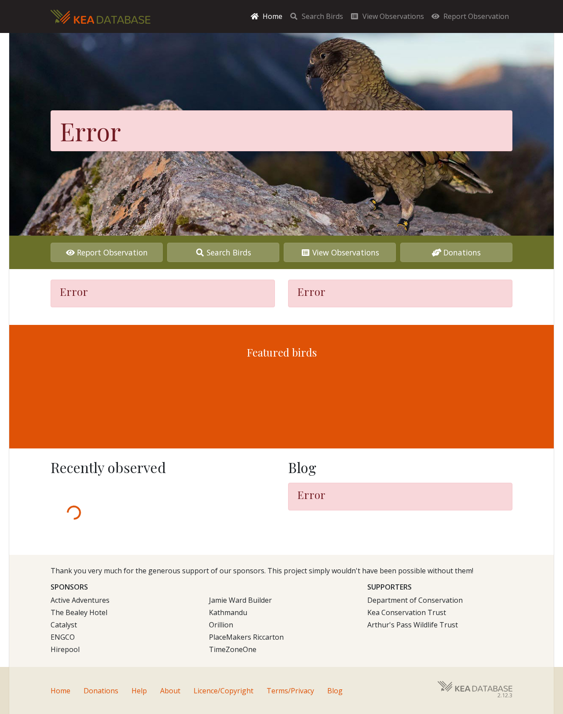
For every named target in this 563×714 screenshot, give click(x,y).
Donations (462, 252)
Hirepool (65, 649)
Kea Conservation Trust (406, 612)
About (170, 691)
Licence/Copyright (223, 691)
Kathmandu (228, 612)
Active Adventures (80, 600)
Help (139, 691)
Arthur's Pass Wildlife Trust (412, 625)
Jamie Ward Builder (240, 600)
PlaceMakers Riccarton (246, 637)
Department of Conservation (415, 600)
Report (476, 16)
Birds (322, 16)
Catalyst (64, 625)
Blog (335, 691)
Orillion (221, 625)
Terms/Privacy (290, 691)
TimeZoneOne (232, 649)
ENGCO (63, 637)
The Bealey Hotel (79, 612)
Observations (393, 16)
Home (272, 16)
